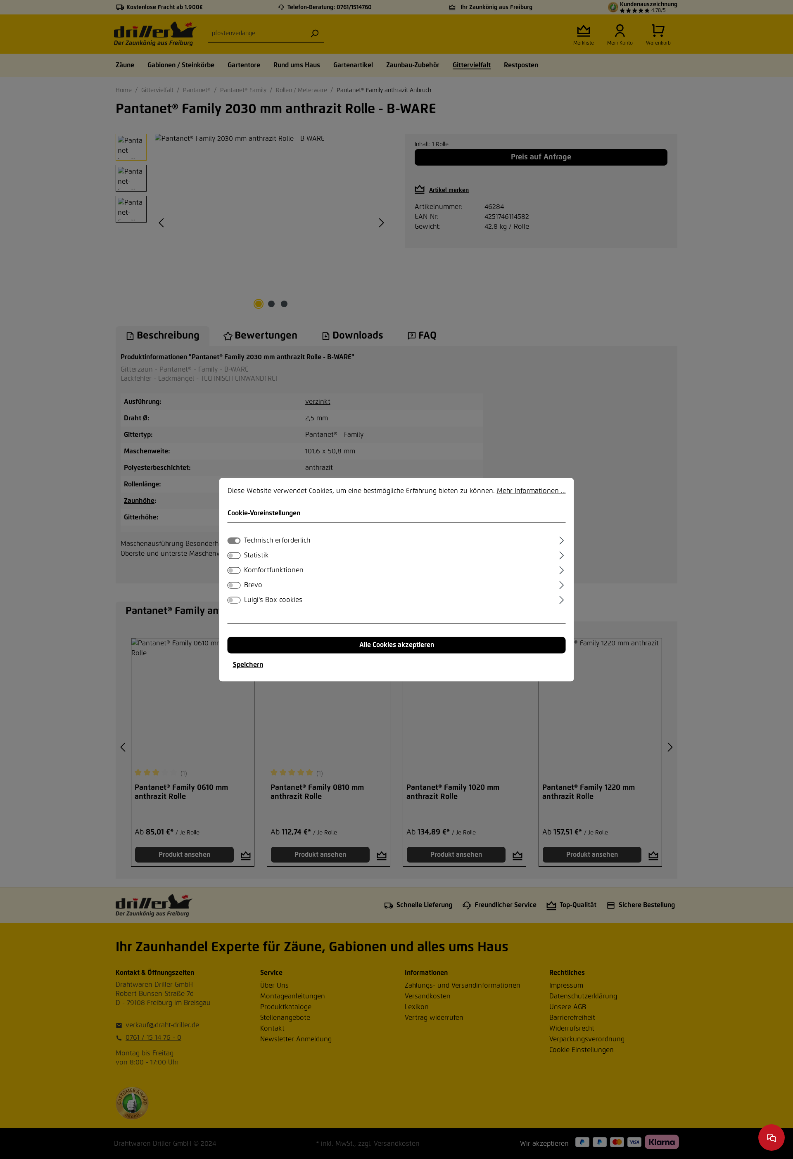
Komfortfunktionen (274, 570)
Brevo (253, 585)
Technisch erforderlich (277, 540)
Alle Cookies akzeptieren (396, 645)
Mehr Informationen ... (531, 491)
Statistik (256, 555)
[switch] (234, 555)
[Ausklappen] (561, 539)
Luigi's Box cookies (273, 600)
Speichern (248, 664)
